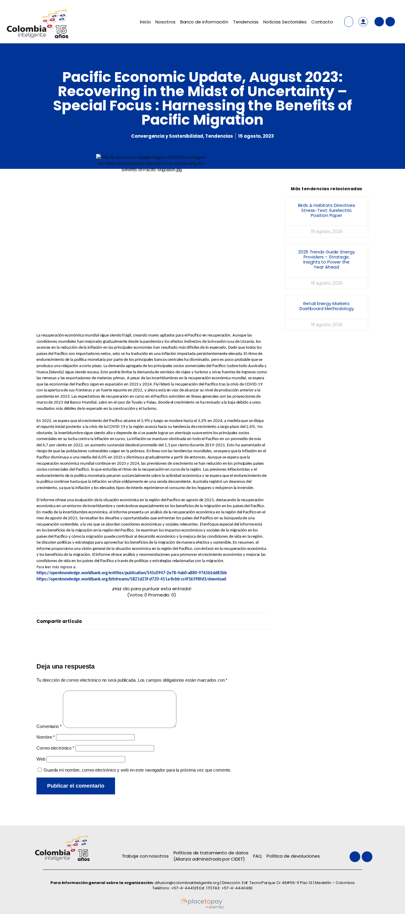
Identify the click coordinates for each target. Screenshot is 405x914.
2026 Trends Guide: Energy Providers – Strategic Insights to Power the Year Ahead (326, 259)
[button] (153, 620)
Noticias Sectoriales (285, 22)
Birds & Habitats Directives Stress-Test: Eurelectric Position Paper (326, 210)
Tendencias (246, 22)
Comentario (49, 726)
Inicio (145, 22)
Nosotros (165, 22)
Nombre (45, 737)
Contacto (322, 22)
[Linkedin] (390, 21)
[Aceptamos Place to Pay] (202, 907)
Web (40, 758)
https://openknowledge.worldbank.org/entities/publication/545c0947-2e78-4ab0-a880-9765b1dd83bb (131, 573)
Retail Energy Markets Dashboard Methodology (326, 306)
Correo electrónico (55, 747)
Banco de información (204, 22)
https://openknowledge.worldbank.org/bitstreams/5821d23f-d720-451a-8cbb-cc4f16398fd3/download (131, 579)
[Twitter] (379, 21)
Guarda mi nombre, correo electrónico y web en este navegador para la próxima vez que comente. (137, 769)
